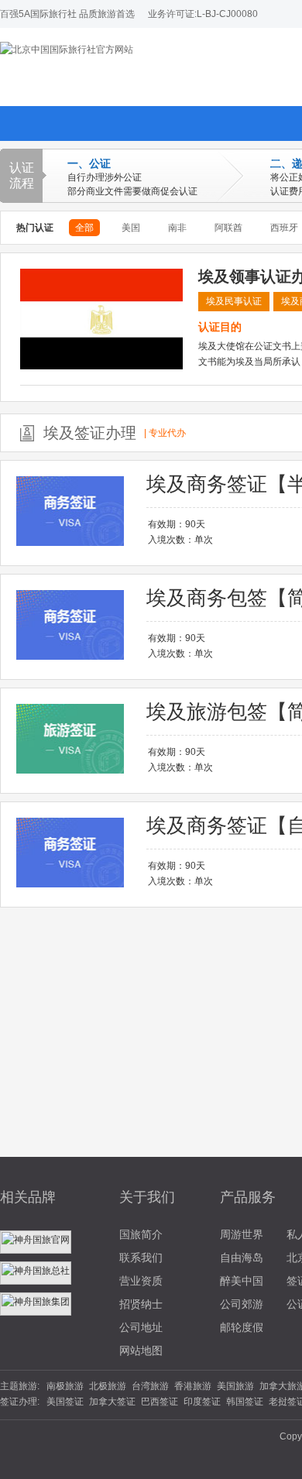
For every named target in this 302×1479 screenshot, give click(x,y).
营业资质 (141, 1281)
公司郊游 (241, 1304)
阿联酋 (228, 227)
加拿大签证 (112, 1401)
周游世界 (241, 1234)
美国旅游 (235, 1386)
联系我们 (141, 1257)
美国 (131, 227)
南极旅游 (65, 1386)
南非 (177, 227)
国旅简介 (141, 1234)
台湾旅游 (150, 1386)
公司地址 (141, 1327)
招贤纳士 (141, 1304)
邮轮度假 (241, 1327)
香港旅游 (192, 1386)
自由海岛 (241, 1257)
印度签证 (202, 1401)
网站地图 (141, 1350)
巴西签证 (159, 1401)
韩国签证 (244, 1401)
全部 (84, 227)
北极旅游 (107, 1386)
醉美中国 (241, 1281)
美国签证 (65, 1401)
